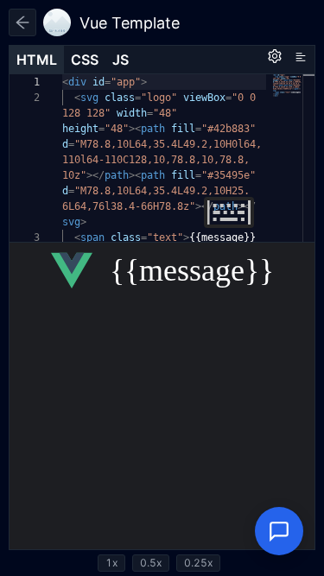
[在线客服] (279, 531)
